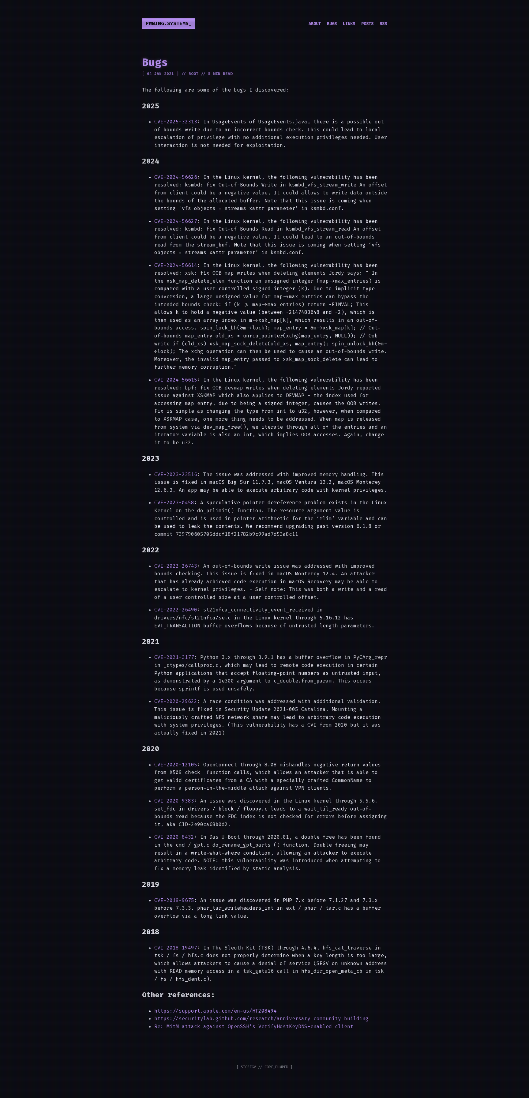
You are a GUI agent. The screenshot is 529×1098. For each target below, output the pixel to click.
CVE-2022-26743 (175, 566)
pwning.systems (167, 23)
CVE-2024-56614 (175, 265)
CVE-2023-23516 (175, 474)
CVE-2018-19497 (175, 948)
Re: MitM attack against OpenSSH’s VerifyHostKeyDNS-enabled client (253, 1026)
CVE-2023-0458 (174, 502)
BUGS (332, 23)
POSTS (367, 23)
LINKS (349, 23)
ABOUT (315, 23)
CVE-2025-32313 (175, 121)
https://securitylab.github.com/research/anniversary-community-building (261, 1018)
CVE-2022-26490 (175, 610)
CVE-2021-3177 (174, 657)
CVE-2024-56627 (175, 221)
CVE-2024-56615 (175, 380)
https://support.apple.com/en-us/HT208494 (215, 1011)
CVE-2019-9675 (174, 900)
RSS (383, 23)
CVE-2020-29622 (175, 701)
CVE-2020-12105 (175, 764)
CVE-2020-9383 (174, 801)
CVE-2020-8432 (174, 837)
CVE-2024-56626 (175, 177)
